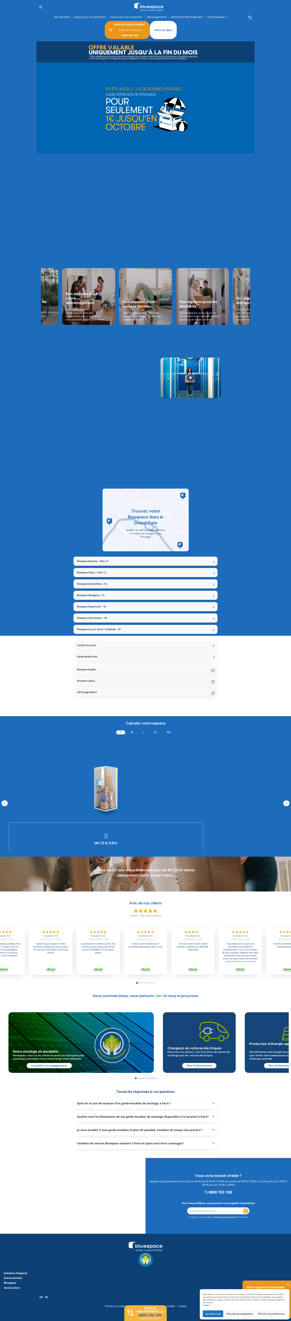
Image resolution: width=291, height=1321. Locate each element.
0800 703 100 (219, 1212)
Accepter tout (213, 1313)
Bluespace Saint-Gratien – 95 (92, 617)
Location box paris (86, 645)
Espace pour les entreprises (126, 17)
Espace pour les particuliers (90, 17)
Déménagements (157, 17)
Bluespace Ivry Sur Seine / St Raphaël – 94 (99, 629)
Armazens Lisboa (86, 680)
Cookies (206, 1305)
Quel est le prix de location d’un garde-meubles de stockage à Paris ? (124, 1124)
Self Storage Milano (87, 692)
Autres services (13, 1298)
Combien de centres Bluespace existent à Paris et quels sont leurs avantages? (130, 1164)
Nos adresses (62, 17)
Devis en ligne (163, 30)
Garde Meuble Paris (87, 656)
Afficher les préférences (271, 1313)
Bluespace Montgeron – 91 (91, 595)
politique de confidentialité (225, 1237)
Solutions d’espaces (15, 1293)
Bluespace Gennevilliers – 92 (92, 583)
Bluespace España (86, 669)
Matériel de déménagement (187, 17)
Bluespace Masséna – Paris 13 (92, 561)
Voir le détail (106, 863)
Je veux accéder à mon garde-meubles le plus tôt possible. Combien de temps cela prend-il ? (140, 1151)
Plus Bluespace (215, 17)
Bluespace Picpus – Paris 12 (91, 572)
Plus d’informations (199, 1086)
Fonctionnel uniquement (239, 1313)
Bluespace (10, 1303)
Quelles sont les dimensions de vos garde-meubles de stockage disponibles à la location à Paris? (143, 1137)
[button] (135, 1099)
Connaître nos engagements (49, 1086)
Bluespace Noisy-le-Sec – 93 (91, 606)
